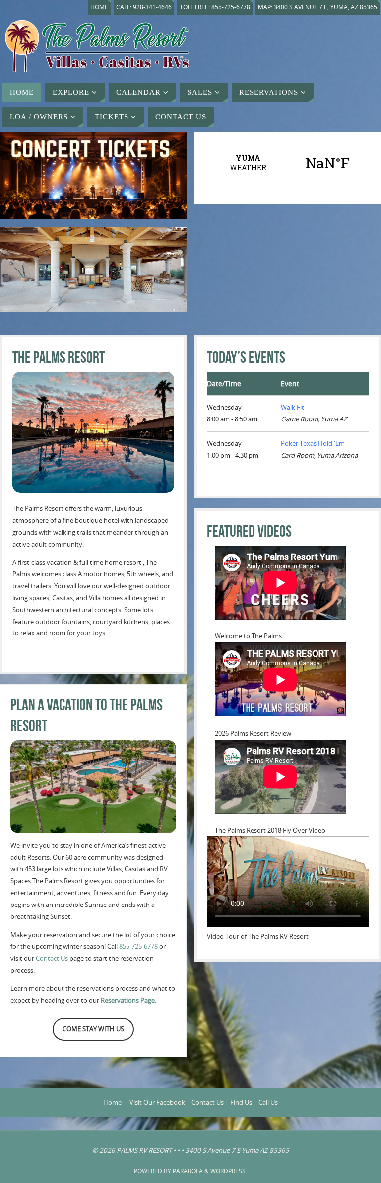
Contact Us (52, 958)
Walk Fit (292, 407)
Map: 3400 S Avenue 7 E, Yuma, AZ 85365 (317, 7)
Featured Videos (249, 531)
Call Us (268, 1102)
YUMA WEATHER (287, 163)
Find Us (241, 1102)
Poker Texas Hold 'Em (313, 443)
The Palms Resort (58, 357)
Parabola (188, 1171)
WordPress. (228, 1171)
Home (99, 7)
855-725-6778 (138, 946)
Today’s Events (246, 357)
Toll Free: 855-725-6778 (215, 7)
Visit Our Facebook (157, 1102)
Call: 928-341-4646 (144, 7)
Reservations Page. (128, 1000)
